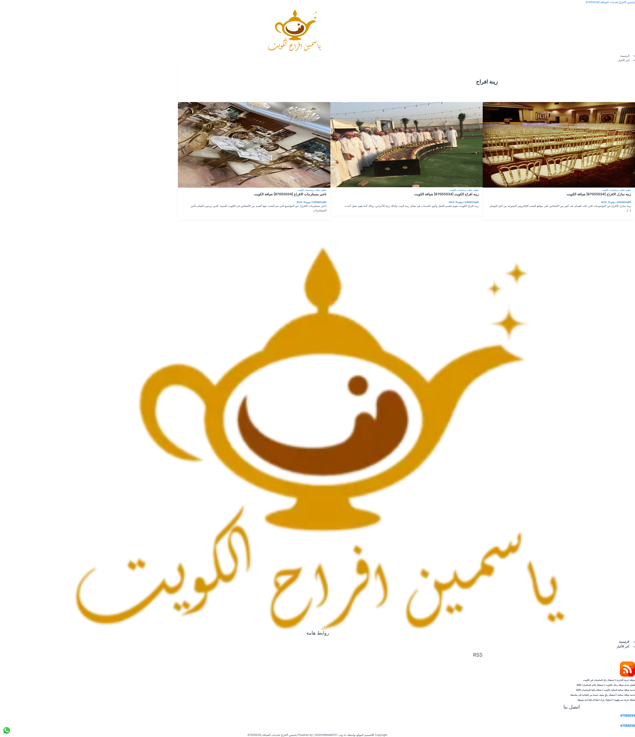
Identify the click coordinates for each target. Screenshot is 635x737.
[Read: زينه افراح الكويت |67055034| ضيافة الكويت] (406, 144)
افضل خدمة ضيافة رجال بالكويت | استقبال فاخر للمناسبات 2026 (606, 685)
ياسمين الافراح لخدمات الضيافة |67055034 (610, 2)
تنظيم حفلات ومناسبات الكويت (616, 190)
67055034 (627, 715)
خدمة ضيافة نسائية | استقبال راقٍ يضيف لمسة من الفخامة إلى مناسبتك (602, 695)
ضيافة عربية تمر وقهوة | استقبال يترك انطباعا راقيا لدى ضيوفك (606, 700)
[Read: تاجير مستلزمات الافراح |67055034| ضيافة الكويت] (254, 144)
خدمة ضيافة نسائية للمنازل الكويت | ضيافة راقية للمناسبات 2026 (605, 690)
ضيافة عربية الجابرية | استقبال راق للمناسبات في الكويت (609, 680)
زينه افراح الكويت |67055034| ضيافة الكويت (446, 194)
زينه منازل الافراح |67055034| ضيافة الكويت (599, 194)
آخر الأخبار (623, 60)
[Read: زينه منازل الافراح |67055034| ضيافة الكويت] (559, 144)
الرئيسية (624, 55)
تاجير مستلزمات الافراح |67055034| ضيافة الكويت (290, 194)
